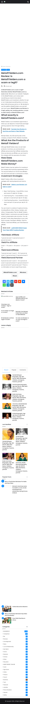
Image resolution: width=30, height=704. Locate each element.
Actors (5, 651)
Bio (4, 636)
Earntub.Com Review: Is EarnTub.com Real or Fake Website (22, 313)
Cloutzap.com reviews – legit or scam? (6, 305)
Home (3, 66)
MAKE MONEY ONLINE (9, 664)
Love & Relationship (8, 646)
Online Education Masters (20, 606)
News (4, 644)
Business (5, 679)
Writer (4, 659)
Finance (5, 674)
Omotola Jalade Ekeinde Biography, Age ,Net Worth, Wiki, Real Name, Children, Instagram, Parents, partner (19, 407)
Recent (6, 370)
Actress (5, 656)
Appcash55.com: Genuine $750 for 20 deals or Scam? (22, 298)
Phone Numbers (7, 689)
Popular (14, 370)
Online (5, 672)
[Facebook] (4, 281)
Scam (8, 69)
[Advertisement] (15, 19)
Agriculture (6, 669)
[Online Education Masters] (6, 609)
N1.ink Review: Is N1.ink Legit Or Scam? (7, 318)
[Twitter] (8, 281)
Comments (23, 370)
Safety (5, 695)
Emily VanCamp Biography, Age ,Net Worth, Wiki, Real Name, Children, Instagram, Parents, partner (19, 397)
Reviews (8, 66)
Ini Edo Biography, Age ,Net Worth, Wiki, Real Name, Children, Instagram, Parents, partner (18, 417)
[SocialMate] (7, 1)
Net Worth (6, 649)
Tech (4, 682)
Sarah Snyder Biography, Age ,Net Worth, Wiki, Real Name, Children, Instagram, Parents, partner (19, 388)
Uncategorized (7, 641)
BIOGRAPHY (6, 631)
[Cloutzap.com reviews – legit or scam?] (7, 299)
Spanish (5, 692)
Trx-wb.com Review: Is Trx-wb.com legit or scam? (22, 319)
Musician (5, 654)
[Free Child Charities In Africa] (6, 620)
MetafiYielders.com (10, 272)
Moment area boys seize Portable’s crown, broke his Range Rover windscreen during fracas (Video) (19, 489)
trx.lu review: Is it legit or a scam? (7, 311)
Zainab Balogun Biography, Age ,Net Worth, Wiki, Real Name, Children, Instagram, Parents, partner (19, 378)
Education (5, 661)
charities (5, 687)
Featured (5, 684)
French (5, 677)
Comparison (6, 633)
